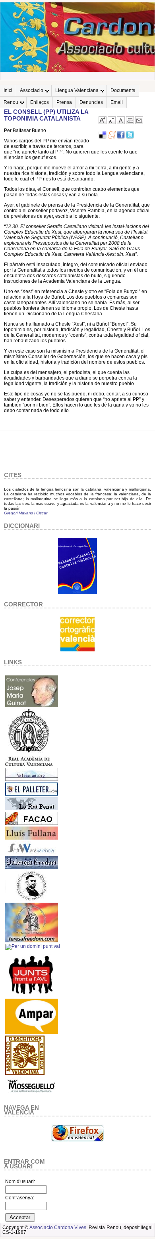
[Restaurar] (121, 122)
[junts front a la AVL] (31, 995)
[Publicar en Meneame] (112, 137)
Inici (8, 90)
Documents (122, 90)
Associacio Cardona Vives (58, 1227)
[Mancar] (112, 122)
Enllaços (39, 102)
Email (116, 102)
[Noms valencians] (31, 1032)
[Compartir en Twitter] (130, 137)
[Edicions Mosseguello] (31, 1094)
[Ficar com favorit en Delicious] (103, 137)
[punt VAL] (32, 946)
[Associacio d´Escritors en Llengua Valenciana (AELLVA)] (25, 1074)
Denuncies (91, 102)
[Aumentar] (103, 122)
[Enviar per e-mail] (139, 122)
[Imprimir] (130, 122)
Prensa (64, 102)
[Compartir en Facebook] (121, 137)
